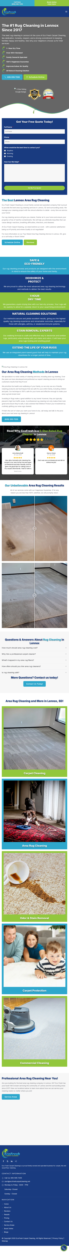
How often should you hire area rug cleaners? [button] (21, 666)
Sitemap (5, 1241)
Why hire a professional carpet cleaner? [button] (19, 654)
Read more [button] (17, 471)
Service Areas (11, 1097)
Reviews (30, 242)
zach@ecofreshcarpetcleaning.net (17, 1181)
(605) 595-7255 (11, 419)
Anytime (10, 151)
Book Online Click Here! (52, 3)
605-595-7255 (13, 77)
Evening (10, 156)
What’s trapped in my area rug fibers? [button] (18, 660)
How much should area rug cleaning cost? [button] (20, 648)
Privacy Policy (57, 1238)
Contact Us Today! (34, 684)
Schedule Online (36, 77)
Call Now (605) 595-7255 (17, 3)
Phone (7, 137)
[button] (66, 11)
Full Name (8, 127)
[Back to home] (9, 11)
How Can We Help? (12, 162)
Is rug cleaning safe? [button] (10, 672)
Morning (10, 153)
